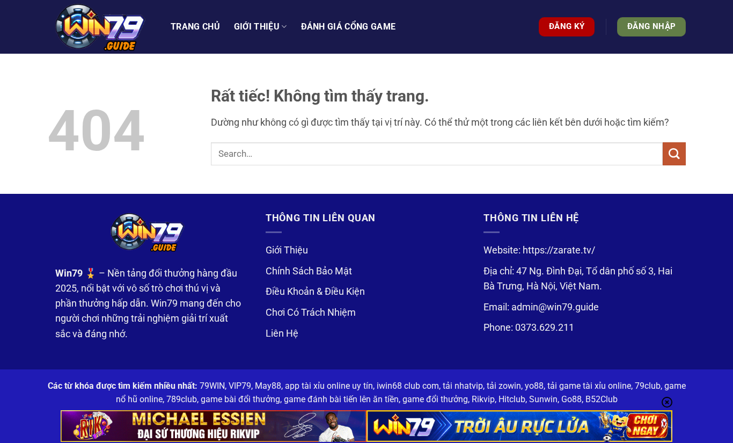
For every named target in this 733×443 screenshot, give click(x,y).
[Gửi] (674, 153)
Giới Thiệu (287, 250)
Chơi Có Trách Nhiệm (311, 312)
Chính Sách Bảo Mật (309, 271)
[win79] (101, 27)
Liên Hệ (282, 333)
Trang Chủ (195, 26)
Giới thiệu (257, 26)
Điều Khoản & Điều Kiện (315, 291)
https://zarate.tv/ (559, 250)
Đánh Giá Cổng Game (348, 26)
